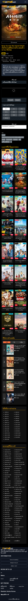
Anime (16, 451)
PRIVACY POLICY (14, 562)
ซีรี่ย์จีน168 (12, 586)
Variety (6, 529)
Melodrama (7, 495)
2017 (6, 431)
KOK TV (17, 485)
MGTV (6, 497)
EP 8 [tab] (14, 115)
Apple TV (7, 454)
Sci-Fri (6, 514)
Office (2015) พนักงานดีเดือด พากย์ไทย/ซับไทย (19, 394)
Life (5, 491)
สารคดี (16, 540)
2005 (6, 418)
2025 (6, 439)
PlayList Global (8, 504)
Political (17, 504)
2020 (16, 433)
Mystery (6, 501)
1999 (6, 412)
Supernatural (18, 516)
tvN (16, 524)
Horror (6, 476)
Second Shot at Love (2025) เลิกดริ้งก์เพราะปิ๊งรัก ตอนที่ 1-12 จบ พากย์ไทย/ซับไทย (19, 359)
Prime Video (7, 506)
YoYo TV (17, 537)
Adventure (17, 449)
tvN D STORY (8, 526)
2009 (6, 422)
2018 (16, 431)
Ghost (16, 472)
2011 (6, 424)
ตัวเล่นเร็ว (17, 100)
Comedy (6, 458)
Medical (17, 493)
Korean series (5, 60)
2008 (16, 420)
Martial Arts (18, 491)
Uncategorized (18, 526)
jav (1, 572)
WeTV (6, 533)
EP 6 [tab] (22, 112)
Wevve (16, 533)
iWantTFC (7, 481)
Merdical (17, 495)
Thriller (6, 520)
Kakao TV (7, 483)
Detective (7, 462)
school (6, 512)
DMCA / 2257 (14, 566)
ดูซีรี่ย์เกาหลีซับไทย (5, 141)
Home (2, 578)
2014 (16, 426)
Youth (16, 535)
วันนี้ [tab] (7, 342)
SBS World (17, 510)
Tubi (6, 522)
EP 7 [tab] (6, 115)
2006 (16, 418)
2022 (16, 435)
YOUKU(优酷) (8, 535)
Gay (5, 472)
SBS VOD (7, 510)
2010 (16, 422)
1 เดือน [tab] (21, 342)
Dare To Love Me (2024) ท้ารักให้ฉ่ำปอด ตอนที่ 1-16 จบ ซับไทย (19, 347)
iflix (5, 479)
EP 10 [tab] (6, 118)
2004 (16, 416)
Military (17, 497)
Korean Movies (8, 487)
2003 (6, 416)
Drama (16, 466)
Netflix (14, 60)
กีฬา (20, 139)
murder (6, 499)
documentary (8, 466)
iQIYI (16, 479)
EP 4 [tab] (6, 112)
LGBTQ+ (17, 489)
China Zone (17, 456)
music (16, 499)
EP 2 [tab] (14, 109)
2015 (6, 429)
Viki (16, 529)
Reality (6, 508)
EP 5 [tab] (14, 112)
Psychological (18, 506)
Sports (3, 139)
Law (6, 489)
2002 (16, 414)
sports (18, 60)
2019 (6, 433)
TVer (16, 522)
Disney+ (6, 464)
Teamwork (12, 61)
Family (6, 468)
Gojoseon (7, 474)
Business (7, 456)
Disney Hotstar (18, 462)
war (16, 531)
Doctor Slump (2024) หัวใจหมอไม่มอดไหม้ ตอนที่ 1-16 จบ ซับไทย (19, 383)
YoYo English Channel (9, 537)
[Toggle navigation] (25, 2)
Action (10, 60)
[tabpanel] (14, 374)
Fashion (6, 470)
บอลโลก (11, 588)
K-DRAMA (17, 481)
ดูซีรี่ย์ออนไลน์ (4, 586)
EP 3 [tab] (22, 109)
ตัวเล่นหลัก (10, 100)
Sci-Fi (16, 512)
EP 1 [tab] (6, 109)
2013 (6, 426)
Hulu (16, 476)
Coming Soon (18, 458)
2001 (6, 414)
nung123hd (21, 586)
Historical (17, 474)
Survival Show (6, 61)
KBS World (17, 483)
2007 (6, 420)
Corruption (7, 460)
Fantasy (17, 468)
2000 (16, 412)
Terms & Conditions (14, 559)
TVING (6, 524)
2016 (16, 429)
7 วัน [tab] (14, 342)
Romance (17, 508)
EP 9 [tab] (22, 115)
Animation (7, 451)
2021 (6, 435)
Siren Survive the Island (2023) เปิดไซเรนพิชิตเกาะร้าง (12, 137)
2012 (16, 424)
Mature (6, 493)
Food (16, 470)
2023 (6, 437)
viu (5, 531)
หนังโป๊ (2, 588)
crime (16, 460)
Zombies (7, 540)
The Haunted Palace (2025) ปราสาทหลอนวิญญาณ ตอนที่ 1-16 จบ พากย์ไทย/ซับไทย (19, 371)
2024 (16, 437)
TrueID (16, 520)
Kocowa (6, 485)
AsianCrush (17, 454)
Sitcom (16, 514)
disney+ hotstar (18, 464)
